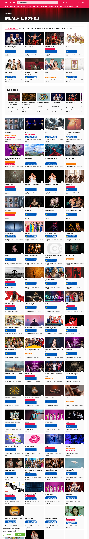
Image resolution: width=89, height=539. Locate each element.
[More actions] (22, 44)
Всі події (6, 6)
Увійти (82, 2)
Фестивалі (23, 6)
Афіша (6, 13)
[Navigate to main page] (10, 2)
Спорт (56, 6)
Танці (34, 6)
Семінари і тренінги (68, 6)
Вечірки (76, 6)
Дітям (61, 6)
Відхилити (8, 534)
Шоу (38, 6)
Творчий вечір (44, 6)
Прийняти (20, 534)
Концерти (12, 6)
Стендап (29, 6)
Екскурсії (51, 6)
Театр (18, 6)
